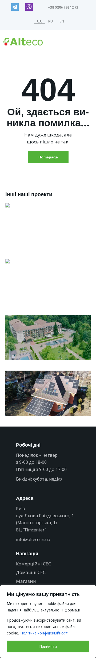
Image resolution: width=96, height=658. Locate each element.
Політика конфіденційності (44, 633)
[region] (48, 621)
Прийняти (48, 646)
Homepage (48, 156)
